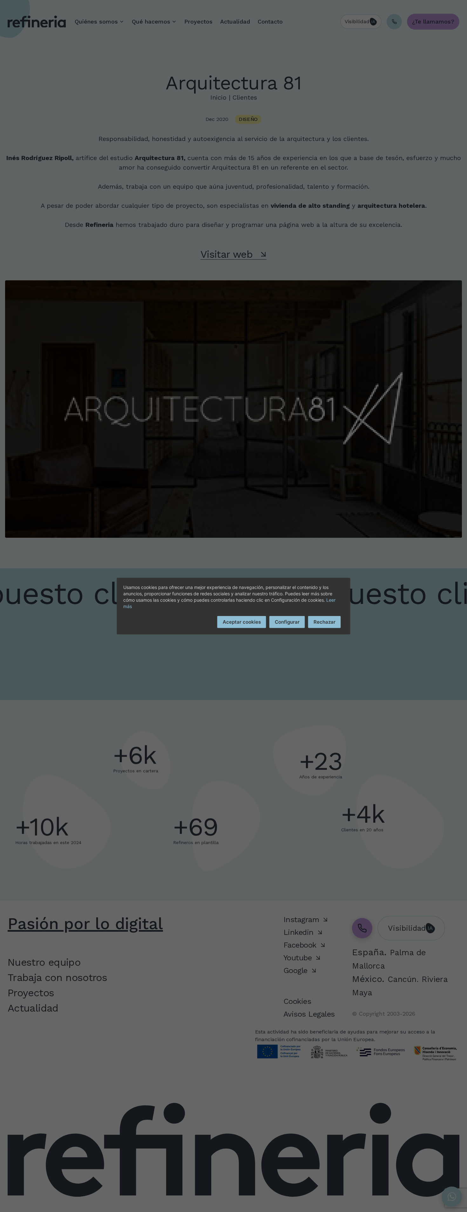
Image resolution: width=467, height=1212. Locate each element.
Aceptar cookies (242, 622)
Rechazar (324, 622)
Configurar (287, 622)
